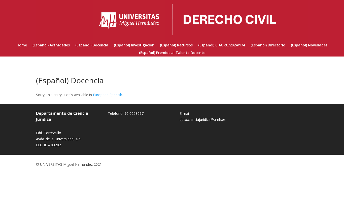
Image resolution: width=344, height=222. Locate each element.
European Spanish (107, 94)
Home (22, 45)
